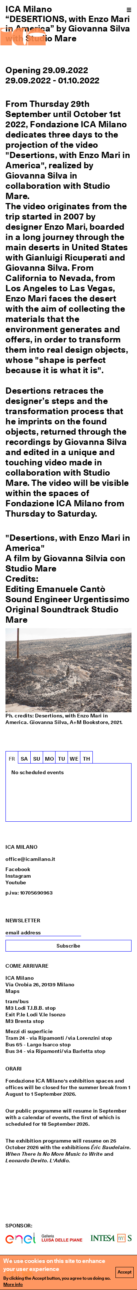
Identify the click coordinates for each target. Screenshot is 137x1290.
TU (61, 758)
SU (37, 758)
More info (13, 1284)
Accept (125, 1272)
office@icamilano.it (30, 859)
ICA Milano (28, 9)
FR (12, 758)
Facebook (17, 869)
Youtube (15, 882)
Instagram (18, 876)
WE (74, 758)
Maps (12, 991)
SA (24, 758)
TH (86, 758)
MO (49, 758)
